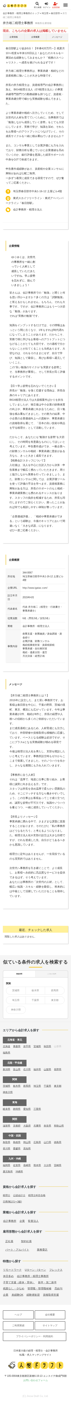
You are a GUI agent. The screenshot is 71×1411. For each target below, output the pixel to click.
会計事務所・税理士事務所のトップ (21, 13)
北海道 (6, 1046)
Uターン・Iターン (35, 1269)
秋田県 (47, 1046)
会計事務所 (9, 1220)
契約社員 (26, 1241)
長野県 (57, 1069)
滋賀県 (6, 1125)
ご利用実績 (18, 1325)
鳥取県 (6, 1142)
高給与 (58, 1288)
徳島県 (57, 1142)
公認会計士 (19, 1195)
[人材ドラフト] (15, 5)
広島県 (37, 1142)
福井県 (37, 1069)
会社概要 (50, 1314)
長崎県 (27, 1165)
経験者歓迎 (33, 1294)
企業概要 (35, 37)
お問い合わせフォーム (35, 1380)
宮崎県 (57, 1165)
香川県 (6, 1148)
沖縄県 (19, 1171)
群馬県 (55, 990)
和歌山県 (59, 1125)
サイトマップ (50, 1325)
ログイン (47, 7)
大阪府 (27, 1125)
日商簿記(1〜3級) (12, 1201)
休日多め (8, 1276)
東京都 (55, 1000)
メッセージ (57, 37)
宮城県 (37, 1046)
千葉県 (35, 1000)
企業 (22, 1220)
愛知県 (27, 1109)
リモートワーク (12, 1269)
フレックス (55, 1269)
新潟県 (6, 1069)
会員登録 (56, 7)
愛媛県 (16, 1148)
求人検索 (37, 7)
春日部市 (55, 13)
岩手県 (27, 1046)
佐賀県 (16, 1165)
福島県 (6, 1052)
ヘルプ (18, 1314)
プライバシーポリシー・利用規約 (34, 1336)
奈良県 (47, 1125)
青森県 (16, 1046)
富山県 (16, 1069)
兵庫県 (37, 1125)
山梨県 (47, 1069)
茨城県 (16, 990)
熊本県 (37, 1165)
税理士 (6, 1195)
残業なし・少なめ (13, 1288)
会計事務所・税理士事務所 (33, 1276)
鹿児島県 (8, 1171)
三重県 (37, 1109)
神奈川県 (16, 1009)
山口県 (47, 1142)
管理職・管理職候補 (39, 1288)
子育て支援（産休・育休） (19, 1282)
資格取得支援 (51, 1294)
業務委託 (42, 1249)
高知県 (27, 1148)
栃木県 (35, 990)
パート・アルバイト (17, 1249)
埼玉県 (45, 13)
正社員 (9, 1241)
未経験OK (17, 1294)
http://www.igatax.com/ (35, 587)
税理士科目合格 (36, 1195)
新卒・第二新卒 (47, 1282)
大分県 (47, 1165)
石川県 (27, 1069)
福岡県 (6, 1165)
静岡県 (16, 1109)
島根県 (16, 1142)
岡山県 (27, 1142)
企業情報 (13, 37)
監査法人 (33, 1220)
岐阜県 (6, 1109)
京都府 (16, 1125)
